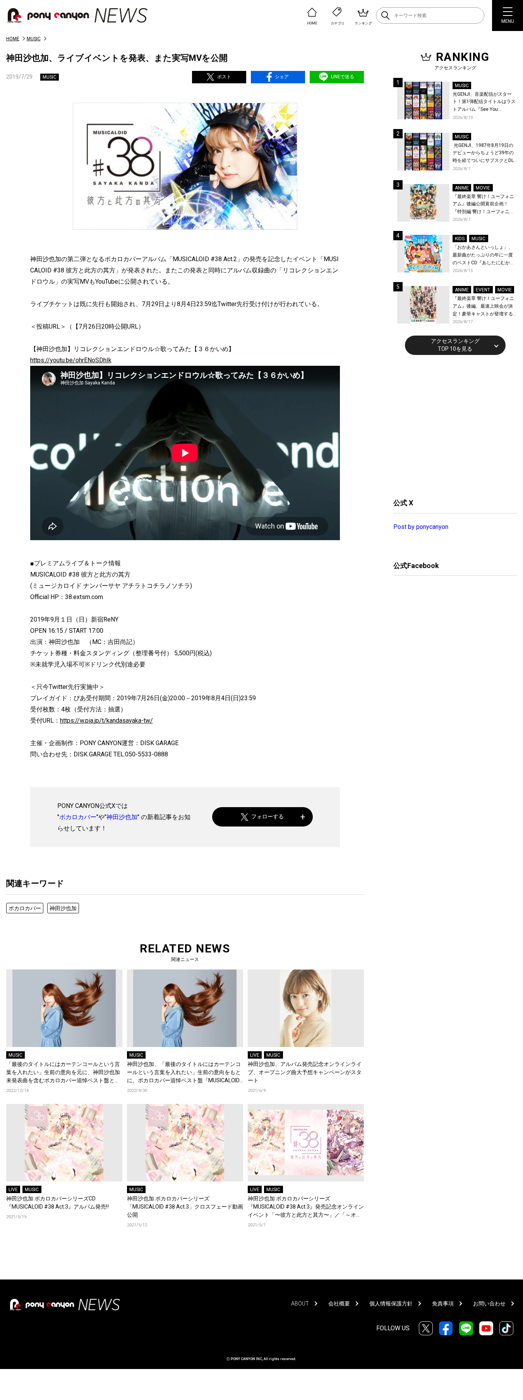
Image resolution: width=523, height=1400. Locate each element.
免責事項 (443, 1303)
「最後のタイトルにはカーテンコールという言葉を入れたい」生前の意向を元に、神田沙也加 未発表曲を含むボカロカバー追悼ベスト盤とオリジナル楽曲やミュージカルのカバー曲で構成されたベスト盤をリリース (63, 1073)
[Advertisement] (451, 425)
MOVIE (483, 188)
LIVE (254, 1055)
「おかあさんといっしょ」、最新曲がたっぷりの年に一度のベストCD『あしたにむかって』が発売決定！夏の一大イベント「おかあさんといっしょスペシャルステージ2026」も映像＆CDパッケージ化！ (483, 256)
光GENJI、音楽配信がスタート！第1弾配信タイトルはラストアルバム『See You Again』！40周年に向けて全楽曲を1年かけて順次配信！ (485, 102)
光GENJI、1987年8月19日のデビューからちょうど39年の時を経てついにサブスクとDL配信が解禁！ (483, 154)
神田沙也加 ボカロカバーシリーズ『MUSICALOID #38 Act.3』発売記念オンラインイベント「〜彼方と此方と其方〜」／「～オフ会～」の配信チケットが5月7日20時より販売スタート (306, 1207)
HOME (12, 38)
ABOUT (300, 1303)
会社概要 (339, 1303)
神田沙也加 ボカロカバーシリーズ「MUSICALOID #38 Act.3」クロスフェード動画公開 (185, 1206)
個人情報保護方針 (391, 1303)
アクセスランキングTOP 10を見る (455, 345)
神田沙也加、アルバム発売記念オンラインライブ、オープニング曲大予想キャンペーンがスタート (305, 1072)
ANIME (462, 188)
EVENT (483, 290)
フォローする (267, 816)
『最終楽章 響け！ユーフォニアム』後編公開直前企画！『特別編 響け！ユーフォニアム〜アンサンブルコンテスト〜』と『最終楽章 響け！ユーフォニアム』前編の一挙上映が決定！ (483, 205)
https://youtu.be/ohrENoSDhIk (70, 360)
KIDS (460, 238)
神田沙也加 (121, 817)
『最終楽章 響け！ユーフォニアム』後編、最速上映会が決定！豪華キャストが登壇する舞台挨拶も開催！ (483, 307)
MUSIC (34, 38)
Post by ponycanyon (420, 526)
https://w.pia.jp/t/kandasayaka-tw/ (106, 720)
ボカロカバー (77, 817)
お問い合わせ (489, 1303)
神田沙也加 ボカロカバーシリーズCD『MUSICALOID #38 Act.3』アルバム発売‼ (57, 1202)
